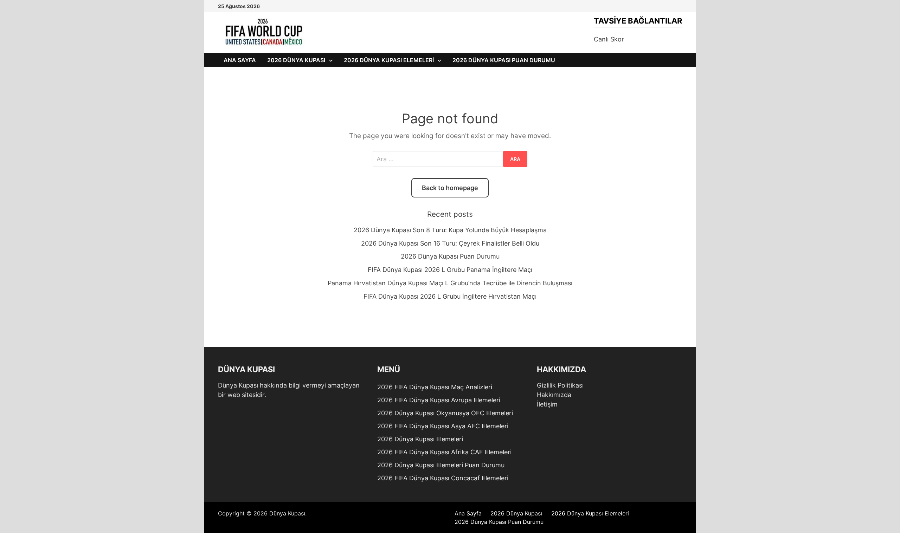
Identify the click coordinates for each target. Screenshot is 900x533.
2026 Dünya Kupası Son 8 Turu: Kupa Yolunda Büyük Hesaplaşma (450, 230)
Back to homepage (450, 187)
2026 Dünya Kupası (296, 60)
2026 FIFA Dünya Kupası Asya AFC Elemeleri (442, 426)
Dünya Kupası (287, 513)
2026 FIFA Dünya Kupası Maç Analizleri (434, 387)
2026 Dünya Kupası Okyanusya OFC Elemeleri (445, 413)
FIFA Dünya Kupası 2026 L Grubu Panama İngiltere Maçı (450, 269)
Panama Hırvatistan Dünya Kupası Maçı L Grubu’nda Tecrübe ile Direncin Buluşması (450, 283)
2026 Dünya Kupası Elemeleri (389, 60)
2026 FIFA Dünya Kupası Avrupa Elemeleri (438, 400)
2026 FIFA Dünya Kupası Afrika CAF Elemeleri (444, 452)
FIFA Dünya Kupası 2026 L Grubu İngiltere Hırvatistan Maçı (450, 296)
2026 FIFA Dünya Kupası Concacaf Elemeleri (442, 478)
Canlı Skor (609, 39)
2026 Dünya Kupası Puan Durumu (503, 60)
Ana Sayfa (240, 60)
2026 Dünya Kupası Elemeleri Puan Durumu (440, 465)
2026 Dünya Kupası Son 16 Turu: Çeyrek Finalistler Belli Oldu (450, 243)
